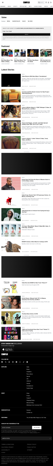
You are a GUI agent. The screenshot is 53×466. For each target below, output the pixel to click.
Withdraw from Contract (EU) (34, 405)
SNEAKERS (2, 6)
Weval (8, 21)
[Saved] (46, 2)
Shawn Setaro (30, 63)
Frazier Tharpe (43, 63)
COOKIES (3, 452)
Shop (27, 393)
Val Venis (30, 21)
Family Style (29, 388)
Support (28, 398)
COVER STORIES (38, 6)
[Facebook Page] (2, 362)
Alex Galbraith (25, 220)
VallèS (24, 21)
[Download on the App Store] (7, 349)
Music (2, 58)
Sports (28, 376)
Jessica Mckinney (5, 63)
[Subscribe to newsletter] (36, 427)
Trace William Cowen (27, 339)
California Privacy (7, 447)
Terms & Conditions (7, 444)
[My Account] (48, 2)
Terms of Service (45, 37)
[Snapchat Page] (20, 362)
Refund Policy (30, 402)
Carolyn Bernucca (18, 63)
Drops (28, 395)
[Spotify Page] (27, 362)
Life (27, 378)
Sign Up (26, 34)
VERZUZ (46, 6)
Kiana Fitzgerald (26, 323)
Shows (28, 383)
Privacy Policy (37, 37)
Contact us (29, 412)
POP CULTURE (23, 6)
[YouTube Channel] (16, 362)
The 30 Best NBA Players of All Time (36, 417)
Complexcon (29, 386)
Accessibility (5, 450)
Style (27, 367)
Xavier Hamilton (26, 205)
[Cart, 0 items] (51, 2)
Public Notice (31, 447)
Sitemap (29, 450)
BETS (30, 6)
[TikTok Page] (23, 362)
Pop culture (29, 374)
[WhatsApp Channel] (9, 362)
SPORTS (15, 6)
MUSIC (9, 6)
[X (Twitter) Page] (5, 362)
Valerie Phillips (16, 21)
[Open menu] (2, 2)
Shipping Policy (30, 400)
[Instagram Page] (13, 362)
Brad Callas (25, 86)
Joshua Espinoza (26, 189)
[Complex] (26, 2)
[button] (26, 438)
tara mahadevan (26, 117)
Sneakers (28, 371)
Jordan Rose (25, 101)
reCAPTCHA (26, 37)
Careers (28, 410)
